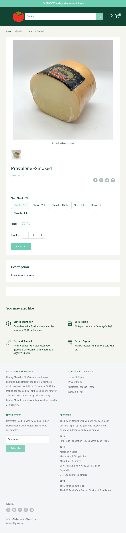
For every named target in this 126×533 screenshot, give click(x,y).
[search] (60, 16)
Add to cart (21, 246)
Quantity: (15, 235)
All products (19, 31)
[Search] (99, 16)
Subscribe (16, 448)
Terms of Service (76, 377)
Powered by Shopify (14, 523)
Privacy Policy (75, 382)
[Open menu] (7, 16)
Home (8, 31)
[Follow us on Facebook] (8, 510)
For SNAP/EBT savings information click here (63, 3)
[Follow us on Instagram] (20, 510)
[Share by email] (113, 180)
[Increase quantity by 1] (41, 235)
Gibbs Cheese (17, 175)
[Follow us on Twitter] (14, 510)
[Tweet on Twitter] (107, 180)
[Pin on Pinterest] (101, 180)
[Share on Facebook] (95, 180)
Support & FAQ (75, 392)
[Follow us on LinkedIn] (32, 510)
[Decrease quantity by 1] (25, 235)
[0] (117, 16)
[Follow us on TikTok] (26, 510)
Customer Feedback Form (81, 386)
